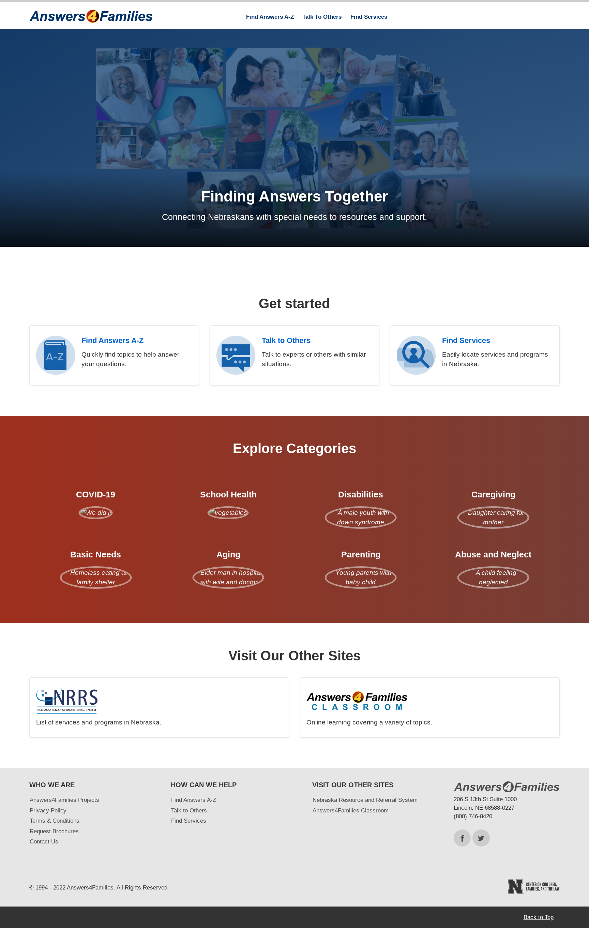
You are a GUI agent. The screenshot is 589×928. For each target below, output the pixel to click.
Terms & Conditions (54, 821)
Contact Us (44, 841)
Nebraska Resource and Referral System (365, 800)
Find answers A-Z (270, 17)
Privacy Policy (48, 810)
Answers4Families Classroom (351, 810)
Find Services (188, 821)
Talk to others (322, 17)
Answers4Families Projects (64, 800)
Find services (368, 17)
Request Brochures (54, 831)
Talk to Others (189, 810)
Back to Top (539, 917)
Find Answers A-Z (193, 800)
